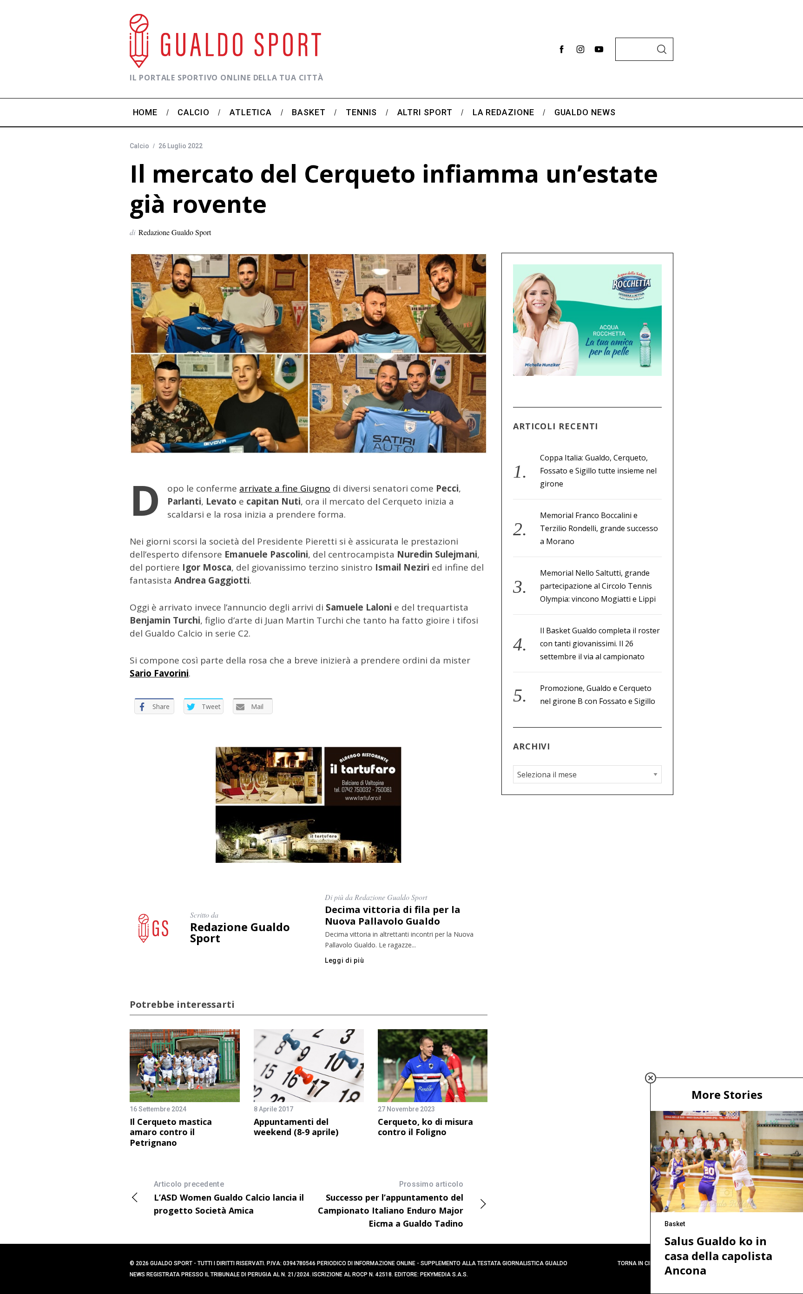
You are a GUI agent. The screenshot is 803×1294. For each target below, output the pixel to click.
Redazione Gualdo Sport (174, 232)
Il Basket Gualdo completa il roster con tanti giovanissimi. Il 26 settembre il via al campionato (600, 643)
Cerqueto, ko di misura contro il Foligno (425, 1127)
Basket (675, 1224)
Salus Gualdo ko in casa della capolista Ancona (718, 1255)
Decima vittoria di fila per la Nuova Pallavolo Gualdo (393, 915)
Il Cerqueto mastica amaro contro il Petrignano (171, 1132)
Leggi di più (344, 960)
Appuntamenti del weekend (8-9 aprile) (296, 1127)
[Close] (650, 1078)
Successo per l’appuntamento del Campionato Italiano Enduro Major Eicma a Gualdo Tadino (390, 1204)
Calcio (139, 146)
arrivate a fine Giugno (284, 488)
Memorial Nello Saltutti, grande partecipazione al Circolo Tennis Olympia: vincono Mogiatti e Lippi (598, 586)
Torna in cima (638, 1263)
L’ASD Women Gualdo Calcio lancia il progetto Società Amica (229, 1198)
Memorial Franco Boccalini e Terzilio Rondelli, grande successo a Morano (599, 528)
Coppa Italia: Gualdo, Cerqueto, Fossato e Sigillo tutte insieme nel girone (598, 471)
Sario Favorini (159, 673)
